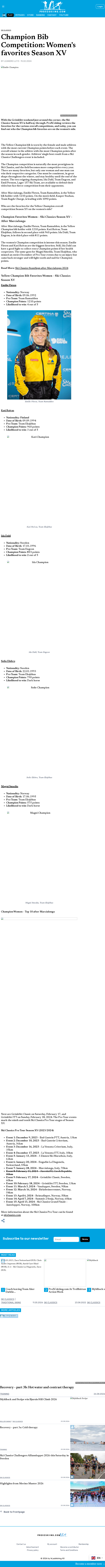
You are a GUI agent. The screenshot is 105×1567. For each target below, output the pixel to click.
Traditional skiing (11, 1302)
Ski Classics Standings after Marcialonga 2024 (41, 268)
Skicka (85, 1239)
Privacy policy (33, 1550)
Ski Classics (6, 30)
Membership (84, 1544)
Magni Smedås (9, 786)
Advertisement (32, 1547)
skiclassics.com (12, 1215)
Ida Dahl (6, 536)
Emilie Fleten (8, 285)
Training (4, 1394)
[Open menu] (2, 6)
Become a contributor (69, 1547)
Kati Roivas (7, 410)
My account (52, 1544)
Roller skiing (5, 1421)
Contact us (21, 1544)
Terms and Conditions (69, 1550)
